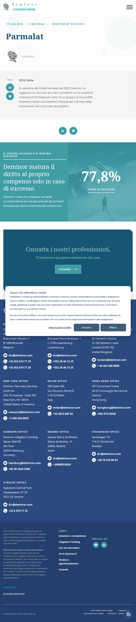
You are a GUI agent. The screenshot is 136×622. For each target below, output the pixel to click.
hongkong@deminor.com (114, 407)
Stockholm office (105, 431)
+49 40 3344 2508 (19, 469)
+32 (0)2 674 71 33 (20, 361)
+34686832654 (62, 464)
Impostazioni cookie (60, 327)
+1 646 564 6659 (19, 418)
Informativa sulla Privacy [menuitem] (101, 610)
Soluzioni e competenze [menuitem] (72, 535)
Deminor (28, 56)
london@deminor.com (111, 360)
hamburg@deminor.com (25, 463)
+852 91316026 (106, 414)
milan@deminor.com (66, 407)
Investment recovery (69, 24)
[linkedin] (10, 87)
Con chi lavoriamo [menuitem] (69, 547)
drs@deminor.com (21, 355)
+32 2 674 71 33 (18, 511)
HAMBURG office (15, 431)
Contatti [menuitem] (63, 569)
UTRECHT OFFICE (14, 482)
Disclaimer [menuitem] (112, 613)
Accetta (86, 327)
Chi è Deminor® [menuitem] (68, 553)
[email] (10, 96)
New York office (15, 381)
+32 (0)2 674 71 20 (20, 367)
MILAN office (57, 381)
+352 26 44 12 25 (63, 361)
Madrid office (58, 431)
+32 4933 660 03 (63, 414)
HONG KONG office (105, 381)
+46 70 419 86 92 (107, 460)
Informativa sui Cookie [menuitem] (93, 613)
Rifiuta (113, 327)
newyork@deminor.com (24, 412)
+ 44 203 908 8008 (108, 366)
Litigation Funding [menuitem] (69, 541)
